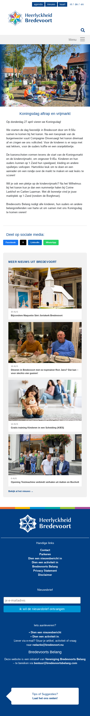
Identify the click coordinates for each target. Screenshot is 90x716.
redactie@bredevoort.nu (48, 644)
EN (82, 4)
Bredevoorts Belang (45, 566)
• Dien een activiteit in (45, 636)
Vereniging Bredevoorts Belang (65, 659)
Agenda (38, 4)
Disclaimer (45, 574)
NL (71, 4)
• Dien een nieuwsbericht (45, 632)
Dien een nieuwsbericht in (45, 558)
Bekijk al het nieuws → (20, 491)
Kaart (62, 4)
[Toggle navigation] (82, 39)
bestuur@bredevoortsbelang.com (55, 663)
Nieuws (51, 4)
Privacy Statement (45, 570)
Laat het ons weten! (45, 698)
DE (76, 4)
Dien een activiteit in (45, 562)
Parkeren (45, 554)
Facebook (11, 242)
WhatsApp (51, 242)
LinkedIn (35, 242)
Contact (45, 550)
